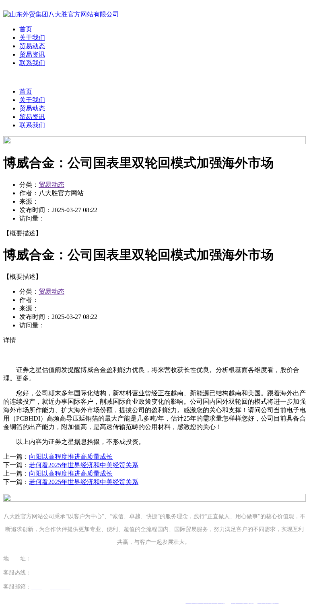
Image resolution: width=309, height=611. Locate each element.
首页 (25, 29)
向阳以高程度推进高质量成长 (71, 456)
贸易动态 (32, 46)
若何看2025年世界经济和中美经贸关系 (83, 465)
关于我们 (32, 37)
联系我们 (32, 62)
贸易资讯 (32, 54)
